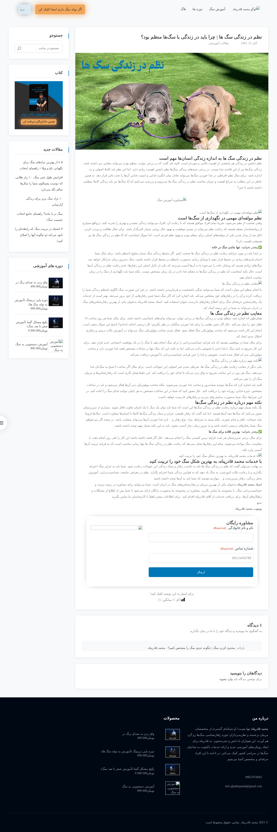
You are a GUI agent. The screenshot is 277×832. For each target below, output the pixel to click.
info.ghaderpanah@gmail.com (243, 786)
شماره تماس (237, 548)
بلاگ (183, 9)
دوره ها (198, 9)
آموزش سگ (217, 9)
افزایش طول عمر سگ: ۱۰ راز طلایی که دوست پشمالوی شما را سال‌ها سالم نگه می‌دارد (39, 183)
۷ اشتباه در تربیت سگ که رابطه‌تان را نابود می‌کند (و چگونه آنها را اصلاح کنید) (39, 235)
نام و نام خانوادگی (233, 528)
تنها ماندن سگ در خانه (226, 247)
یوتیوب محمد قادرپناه (248, 508)
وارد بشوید (226, 679)
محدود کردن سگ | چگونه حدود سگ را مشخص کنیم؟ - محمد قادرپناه (191, 648)
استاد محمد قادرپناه (249, 484)
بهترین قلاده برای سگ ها (224, 431)
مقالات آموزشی (219, 43)
